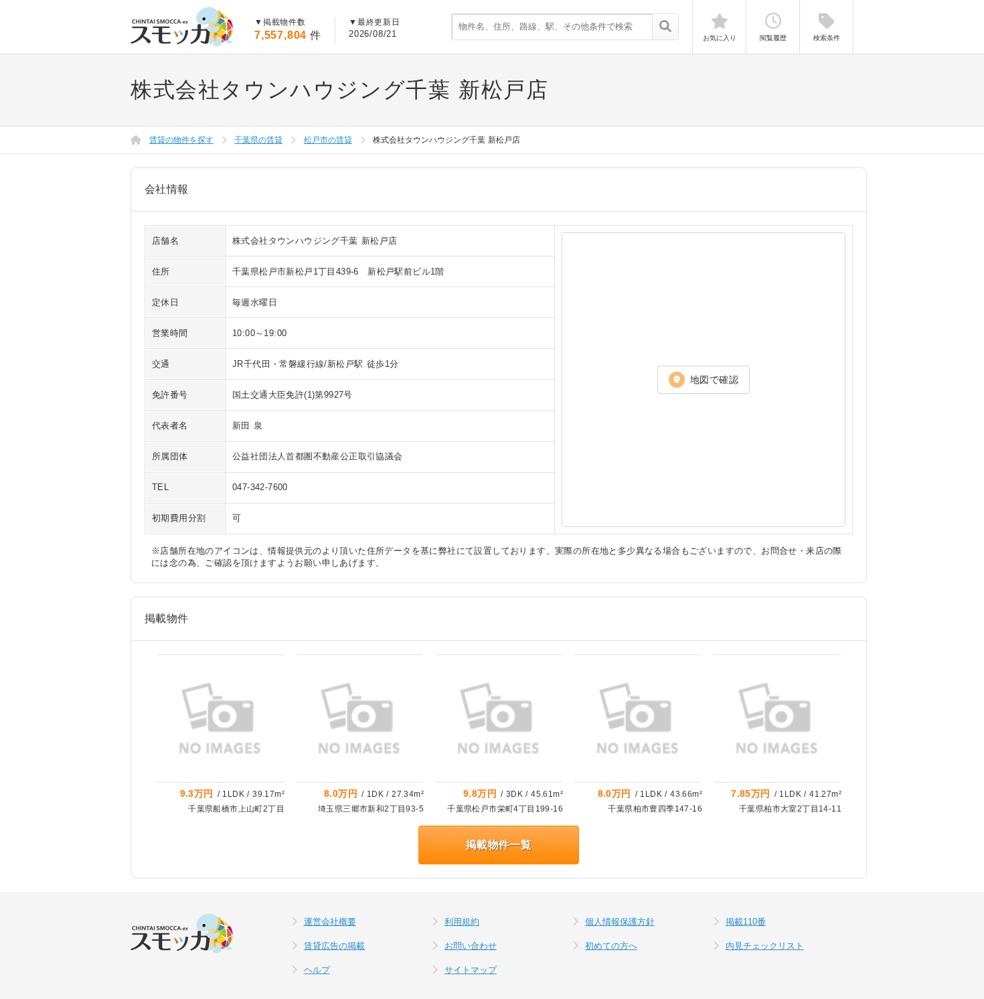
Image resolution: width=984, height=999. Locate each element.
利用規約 (461, 922)
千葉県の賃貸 (258, 140)
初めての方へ (611, 946)
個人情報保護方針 (620, 922)
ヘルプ (317, 970)
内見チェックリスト (765, 946)
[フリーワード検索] (665, 27)
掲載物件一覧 (498, 844)
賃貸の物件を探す (181, 140)
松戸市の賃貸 (328, 140)
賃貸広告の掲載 (334, 946)
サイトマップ (470, 970)
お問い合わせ (470, 946)
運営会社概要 (330, 922)
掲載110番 (746, 922)
